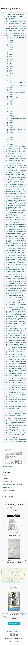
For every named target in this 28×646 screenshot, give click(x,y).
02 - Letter (10, 39)
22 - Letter (10, 73)
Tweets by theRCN (7, 496)
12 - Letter (9, 56)
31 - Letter (10, 89)
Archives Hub (6, 478)
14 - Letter (10, 59)
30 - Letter (10, 87)
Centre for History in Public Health (12, 484)
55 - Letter (10, 130)
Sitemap (9, 631)
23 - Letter (10, 75)
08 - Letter (10, 49)
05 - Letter (10, 44)
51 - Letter (10, 124)
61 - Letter (10, 141)
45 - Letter (10, 113)
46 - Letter (10, 115)
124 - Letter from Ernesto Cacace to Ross (16, 339)
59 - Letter (10, 137)
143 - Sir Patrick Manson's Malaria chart (16, 372)
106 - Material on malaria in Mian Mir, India (16, 307)
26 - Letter (10, 80)
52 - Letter (10, 125)
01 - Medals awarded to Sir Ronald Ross (16, 16)
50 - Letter (10, 122)
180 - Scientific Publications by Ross (15, 434)
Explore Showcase (14, 623)
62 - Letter (10, 143)
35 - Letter (10, 96)
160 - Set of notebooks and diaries (14, 401)
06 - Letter (10, 46)
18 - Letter (10, 66)
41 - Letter (10, 106)
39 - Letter (10, 103)
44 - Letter (10, 111)
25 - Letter (10, 78)
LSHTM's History (7, 481)
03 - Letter (10, 40)
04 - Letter (10, 42)
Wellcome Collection (8, 490)
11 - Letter (9, 54)
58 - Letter (10, 136)
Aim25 (4, 475)
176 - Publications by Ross (12, 427)
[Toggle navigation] (24, 2)
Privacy (14, 631)
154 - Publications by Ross (12, 391)
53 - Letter (10, 127)
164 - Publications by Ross (12, 408)
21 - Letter (9, 71)
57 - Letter (10, 134)
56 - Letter (10, 132)
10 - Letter (10, 52)
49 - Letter (10, 120)
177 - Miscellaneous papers (12, 429)
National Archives (7, 487)
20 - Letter (10, 70)
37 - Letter (10, 99)
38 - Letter (10, 101)
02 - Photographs (10, 18)
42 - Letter (10, 108)
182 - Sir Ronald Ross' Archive (13, 437)
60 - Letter (10, 139)
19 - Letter (10, 68)
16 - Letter (10, 63)
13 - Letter (10, 58)
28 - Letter (10, 84)
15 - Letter (10, 61)
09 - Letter (10, 51)
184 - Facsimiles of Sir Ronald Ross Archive (16, 441)
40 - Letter (10, 104)
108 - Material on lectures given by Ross (16, 311)
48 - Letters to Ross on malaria (13, 207)
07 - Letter (10, 47)
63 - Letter (10, 144)
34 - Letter (10, 94)
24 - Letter (10, 77)
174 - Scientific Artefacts (12, 423)
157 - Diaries (9, 396)
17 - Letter (9, 65)
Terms (19, 631)
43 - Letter (10, 110)
